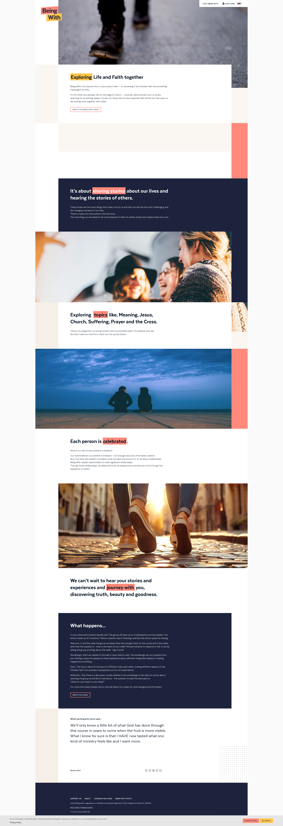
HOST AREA (230, 3)
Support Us (75, 798)
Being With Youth (124, 798)
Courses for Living (103, 798)
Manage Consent (87, 807)
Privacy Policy (75, 807)
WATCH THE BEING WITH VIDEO (86, 109)
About (88, 798)
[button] (146, 770)
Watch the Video (80, 695)
